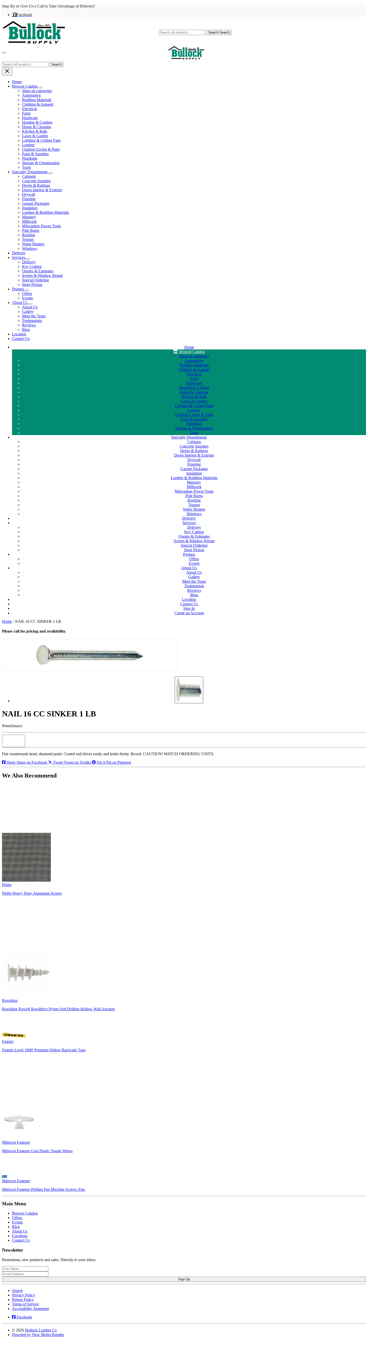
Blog (26, 329)
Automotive (31, 95)
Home (17, 82)
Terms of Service (25, 1304)
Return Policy (23, 1299)
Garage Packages (35, 203)
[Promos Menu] (27, 290)
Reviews (29, 325)
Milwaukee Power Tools (41, 226)
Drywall (28, 194)
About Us (20, 302)
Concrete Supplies (36, 181)
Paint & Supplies (35, 154)
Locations (20, 1236)
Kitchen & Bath (34, 131)
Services (19, 257)
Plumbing (29, 158)
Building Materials (36, 100)
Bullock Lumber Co (41, 1330)
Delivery (19, 253)
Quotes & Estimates (37, 271)
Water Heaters (33, 244)
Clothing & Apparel (37, 104)
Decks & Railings (36, 185)
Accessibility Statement (30, 1308)
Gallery (28, 311)
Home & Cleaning (36, 127)
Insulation (30, 208)
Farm (26, 113)
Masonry (29, 217)
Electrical (29, 109)
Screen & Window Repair (42, 275)
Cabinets (29, 176)
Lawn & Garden (35, 136)
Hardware (30, 118)
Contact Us (21, 338)
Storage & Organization (41, 163)
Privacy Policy (23, 1295)
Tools (26, 167)
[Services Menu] (28, 259)
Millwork (29, 221)
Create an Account (189, 613)
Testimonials (32, 320)
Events (27, 298)
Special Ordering (35, 280)
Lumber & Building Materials (45, 212)
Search (219, 32)
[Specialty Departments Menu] (51, 173)
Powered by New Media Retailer (38, 1334)
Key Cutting (32, 266)
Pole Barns (30, 230)
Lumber (28, 145)
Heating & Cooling (37, 122)
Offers (27, 293)
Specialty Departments (30, 172)
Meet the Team (34, 316)
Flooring (29, 199)
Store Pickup (32, 284)
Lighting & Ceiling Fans (41, 140)
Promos (18, 289)
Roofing (28, 235)
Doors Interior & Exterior (42, 190)
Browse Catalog (25, 86)
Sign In (189, 608)
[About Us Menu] (31, 304)
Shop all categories (37, 91)
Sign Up (184, 1279)
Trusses (28, 239)
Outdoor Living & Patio (41, 149)
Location (19, 334)
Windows (29, 248)
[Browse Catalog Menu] (41, 87)
